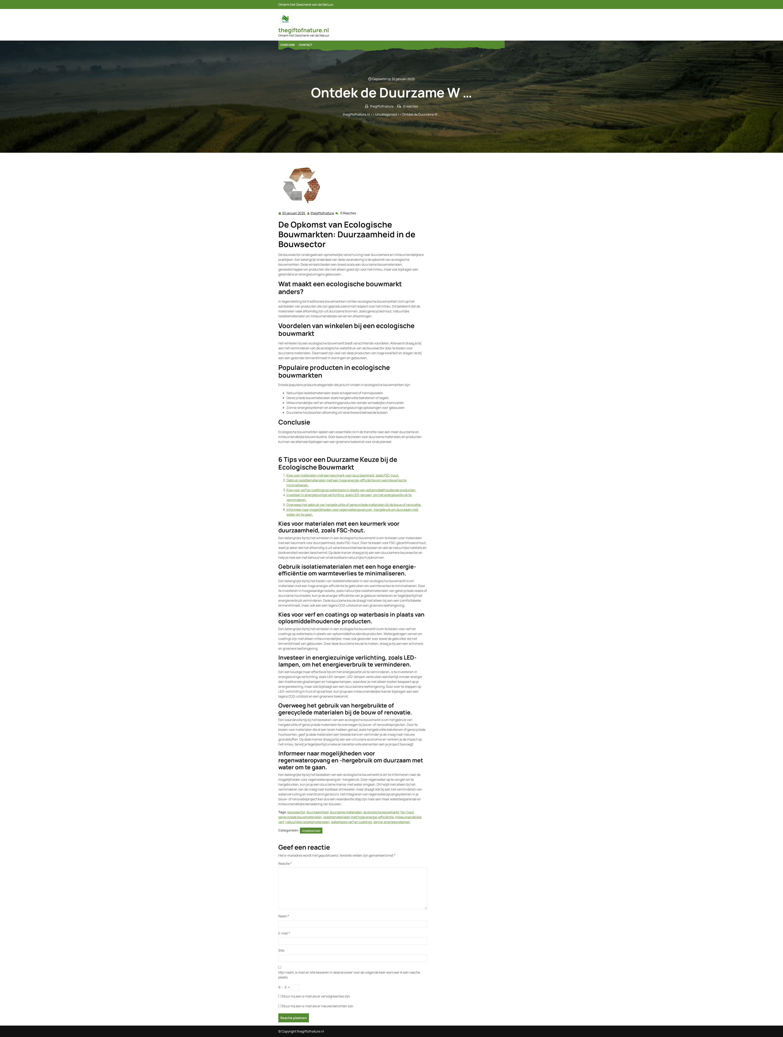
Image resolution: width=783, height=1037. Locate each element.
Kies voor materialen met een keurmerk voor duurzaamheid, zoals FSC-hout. (342, 475)
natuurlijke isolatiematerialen (307, 822)
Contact (305, 45)
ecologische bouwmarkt (381, 812)
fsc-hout (407, 812)
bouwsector (296, 812)
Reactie (285, 863)
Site (281, 950)
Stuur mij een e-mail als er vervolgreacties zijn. (316, 996)
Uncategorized (386, 114)
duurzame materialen (346, 812)
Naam (283, 916)
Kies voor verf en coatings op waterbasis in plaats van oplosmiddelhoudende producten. (351, 490)
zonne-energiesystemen (391, 822)
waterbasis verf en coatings (351, 822)
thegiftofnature (322, 213)
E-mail (284, 933)
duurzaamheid (317, 812)
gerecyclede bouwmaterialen (300, 817)
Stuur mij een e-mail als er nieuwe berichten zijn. (318, 1006)
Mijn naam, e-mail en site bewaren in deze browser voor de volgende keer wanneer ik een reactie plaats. (349, 975)
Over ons (287, 45)
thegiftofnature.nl (303, 30)
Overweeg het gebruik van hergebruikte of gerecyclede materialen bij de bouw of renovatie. (353, 504)
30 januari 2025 (294, 213)
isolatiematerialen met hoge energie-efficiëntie (358, 817)
